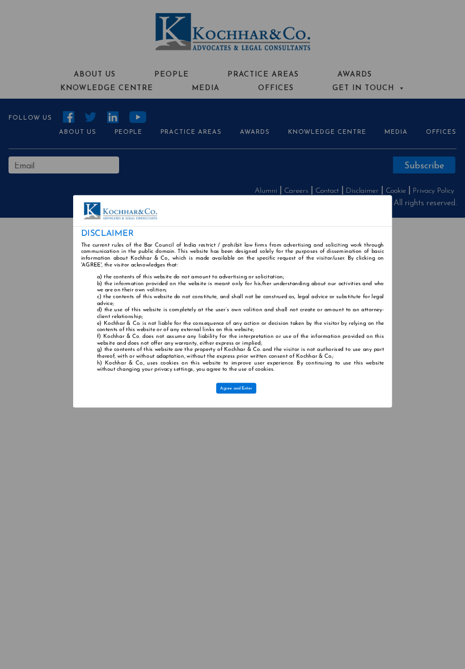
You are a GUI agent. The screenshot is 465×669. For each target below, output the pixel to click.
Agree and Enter (237, 388)
